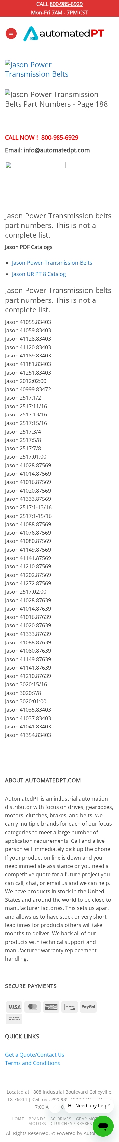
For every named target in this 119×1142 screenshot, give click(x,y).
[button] (11, 33)
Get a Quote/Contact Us (34, 1054)
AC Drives (61, 1119)
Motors (37, 1123)
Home (18, 1119)
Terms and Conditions (32, 1063)
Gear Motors (91, 1119)
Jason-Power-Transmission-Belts (52, 262)
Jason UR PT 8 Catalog (39, 274)
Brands (37, 1119)
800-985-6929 (66, 4)
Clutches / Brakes (71, 1123)
